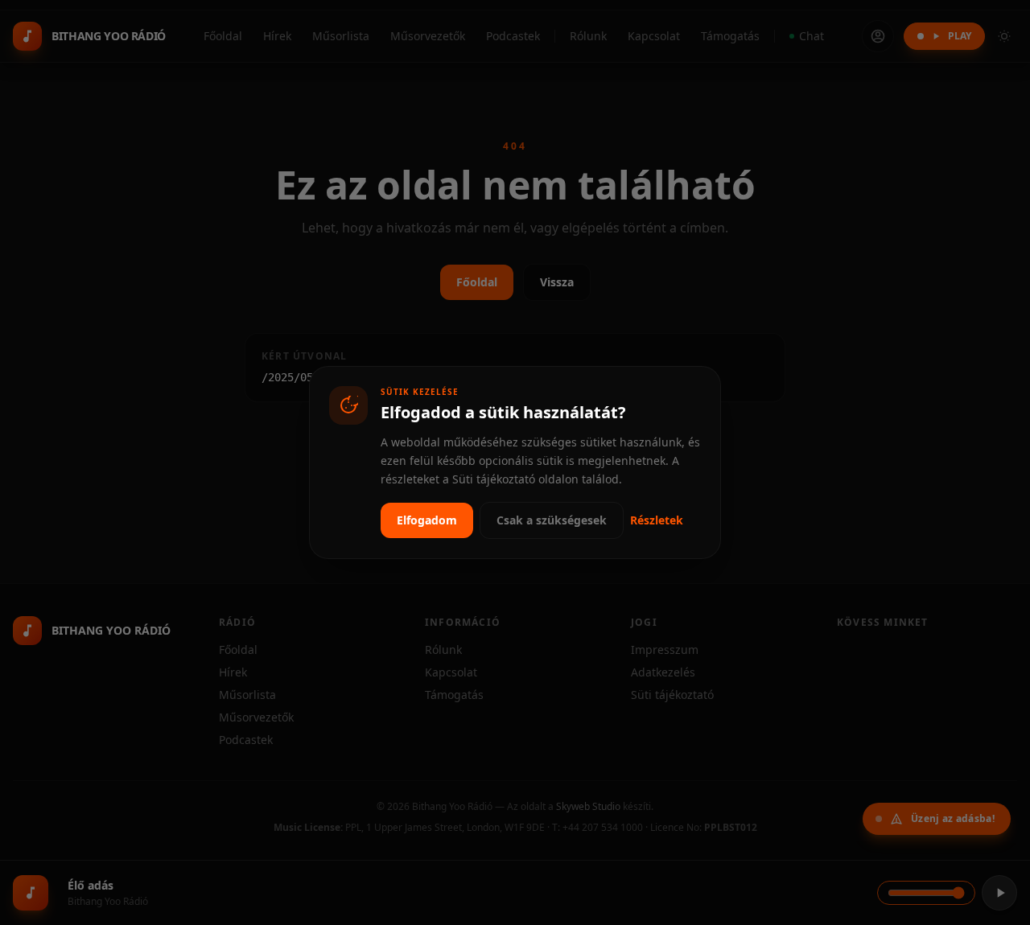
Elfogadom (427, 520)
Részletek (656, 520)
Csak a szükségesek (551, 520)
